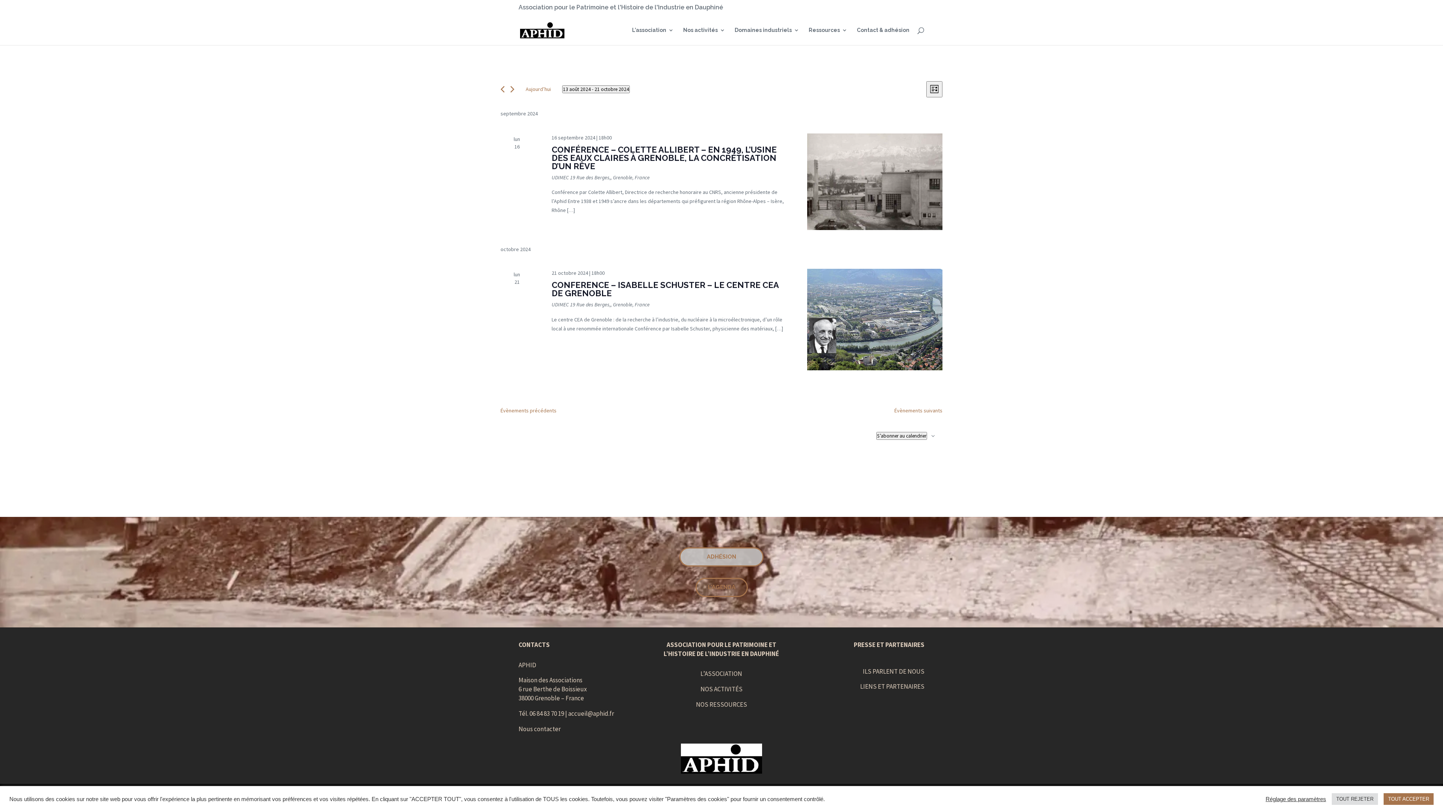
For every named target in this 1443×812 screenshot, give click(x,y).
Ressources (824, 30)
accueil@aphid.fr (591, 713)
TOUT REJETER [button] (1354, 799)
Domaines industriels (763, 30)
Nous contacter (540, 729)
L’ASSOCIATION (721, 674)
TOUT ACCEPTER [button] (1408, 799)
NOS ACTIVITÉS (721, 689)
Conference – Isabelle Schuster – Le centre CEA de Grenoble (665, 289)
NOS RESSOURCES (721, 704)
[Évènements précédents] (503, 89)
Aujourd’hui (538, 89)
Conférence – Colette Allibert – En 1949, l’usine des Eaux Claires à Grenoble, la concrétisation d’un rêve (664, 158)
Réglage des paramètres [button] (1296, 799)
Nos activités (700, 30)
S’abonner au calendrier (901, 436)
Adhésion (721, 556)
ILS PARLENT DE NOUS (893, 671)
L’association (649, 30)
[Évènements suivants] (512, 89)
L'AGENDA (721, 587)
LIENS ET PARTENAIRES (892, 686)
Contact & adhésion (883, 30)
